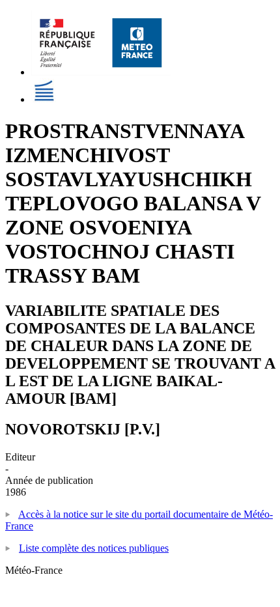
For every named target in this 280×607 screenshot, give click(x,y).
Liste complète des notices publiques (94, 548)
